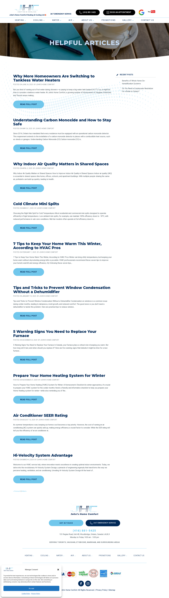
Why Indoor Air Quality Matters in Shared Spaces (61, 164)
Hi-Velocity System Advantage (43, 455)
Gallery (127, 20)
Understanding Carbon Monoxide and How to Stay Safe (62, 122)
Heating (19, 20)
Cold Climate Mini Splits (36, 204)
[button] (58, 569)
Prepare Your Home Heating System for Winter (59, 375)
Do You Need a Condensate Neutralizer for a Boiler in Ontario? (137, 90)
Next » (25, 491)
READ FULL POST (28, 104)
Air (70, 20)
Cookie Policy (26, 594)
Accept (31, 588)
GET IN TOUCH (66, 523)
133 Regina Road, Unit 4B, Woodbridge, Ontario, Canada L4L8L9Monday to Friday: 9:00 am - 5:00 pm (84, 536)
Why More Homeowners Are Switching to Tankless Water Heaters (54, 78)
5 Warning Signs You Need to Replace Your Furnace (54, 333)
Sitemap (112, 590)
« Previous (16, 491)
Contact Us (147, 20)
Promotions (109, 20)
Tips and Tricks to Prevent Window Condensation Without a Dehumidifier (61, 289)
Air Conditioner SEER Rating (40, 415)
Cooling (38, 20)
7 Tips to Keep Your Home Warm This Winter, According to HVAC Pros (57, 245)
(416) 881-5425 (84, 531)
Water (55, 20)
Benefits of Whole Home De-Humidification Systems (133, 82)
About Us (87, 20)
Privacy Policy (35, 594)
